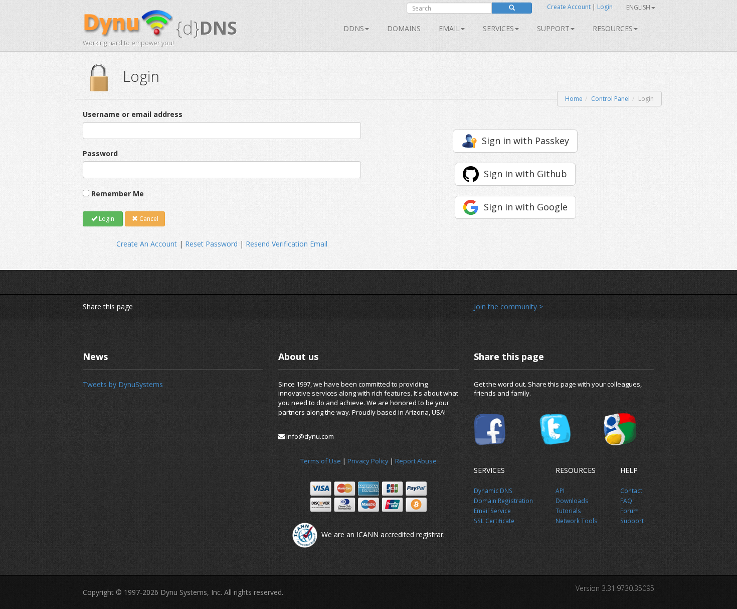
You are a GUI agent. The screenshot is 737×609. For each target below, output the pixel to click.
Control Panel (610, 98)
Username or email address (132, 114)
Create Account (569, 7)
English (638, 7)
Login (605, 7)
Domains (404, 28)
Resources (613, 28)
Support (553, 28)
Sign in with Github (525, 174)
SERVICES (498, 28)
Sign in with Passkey (525, 141)
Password (100, 153)
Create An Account (146, 244)
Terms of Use (320, 460)
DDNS (353, 28)
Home (574, 98)
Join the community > (508, 306)
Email (449, 28)
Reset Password (211, 244)
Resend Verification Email (286, 244)
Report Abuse (416, 460)
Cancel (148, 218)
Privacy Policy (368, 460)
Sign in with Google (526, 207)
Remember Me (117, 193)
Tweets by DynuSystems (123, 384)
